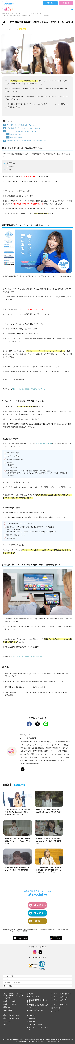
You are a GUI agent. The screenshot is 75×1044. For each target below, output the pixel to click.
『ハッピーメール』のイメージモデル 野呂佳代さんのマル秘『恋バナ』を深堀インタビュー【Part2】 (49, 870)
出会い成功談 (31, 1018)
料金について (7, 1007)
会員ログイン (7, 1021)
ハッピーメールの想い (10, 1004)
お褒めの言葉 (31, 1021)
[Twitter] (37, 724)
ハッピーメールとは (9, 1001)
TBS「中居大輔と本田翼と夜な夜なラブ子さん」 (20, 125)
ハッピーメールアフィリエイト (60, 1005)
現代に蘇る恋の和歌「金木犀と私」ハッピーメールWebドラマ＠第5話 (48, 811)
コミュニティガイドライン (35, 1010)
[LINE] (45, 724)
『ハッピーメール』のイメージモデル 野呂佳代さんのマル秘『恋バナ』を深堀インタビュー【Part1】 (17, 812)
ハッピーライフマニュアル (12, 982)
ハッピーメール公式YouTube (59, 1000)
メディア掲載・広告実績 (34, 1024)
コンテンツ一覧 (55, 1008)
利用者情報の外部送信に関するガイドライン (37, 1006)
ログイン (37, 921)
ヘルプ (5, 1024)
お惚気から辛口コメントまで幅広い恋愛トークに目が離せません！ (26, 141)
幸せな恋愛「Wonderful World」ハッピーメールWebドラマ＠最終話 (17, 869)
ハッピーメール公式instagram (60, 997)
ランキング (7, 979)
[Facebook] (29, 724)
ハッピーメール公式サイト (31, 763)
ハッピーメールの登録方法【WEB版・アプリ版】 (20, 131)
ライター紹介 (8, 986)
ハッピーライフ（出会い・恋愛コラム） (37, 1028)
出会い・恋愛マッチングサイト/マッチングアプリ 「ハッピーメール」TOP (13, 996)
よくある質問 (7, 1010)
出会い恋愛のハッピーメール (11, 13)
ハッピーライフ (27, 13)
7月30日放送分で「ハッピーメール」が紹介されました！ (23, 128)
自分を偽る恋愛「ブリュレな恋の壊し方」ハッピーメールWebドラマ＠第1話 (17, 841)
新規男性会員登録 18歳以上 (11, 1018)
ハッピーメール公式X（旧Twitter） (61, 994)
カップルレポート (32, 1015)
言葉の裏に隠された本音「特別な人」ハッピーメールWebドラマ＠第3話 (48, 841)
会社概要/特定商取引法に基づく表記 (37, 1001)
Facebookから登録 (14, 137)
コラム (37, 13)
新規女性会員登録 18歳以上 (11, 1015)
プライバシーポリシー (34, 997)
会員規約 (30, 994)
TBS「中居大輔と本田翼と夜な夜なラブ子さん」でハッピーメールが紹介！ (26, 15)
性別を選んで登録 (14, 134)
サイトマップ (55, 1011)
